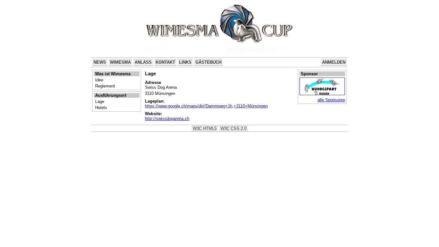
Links (185, 62)
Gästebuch (208, 62)
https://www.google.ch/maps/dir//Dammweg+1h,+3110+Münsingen (206, 106)
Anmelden (333, 62)
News (100, 62)
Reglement (105, 86)
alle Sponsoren (331, 99)
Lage (99, 101)
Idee (99, 80)
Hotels (101, 107)
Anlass (143, 62)
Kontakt (165, 62)
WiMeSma (120, 62)
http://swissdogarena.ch (167, 118)
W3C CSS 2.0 (233, 128)
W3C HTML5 (205, 128)
